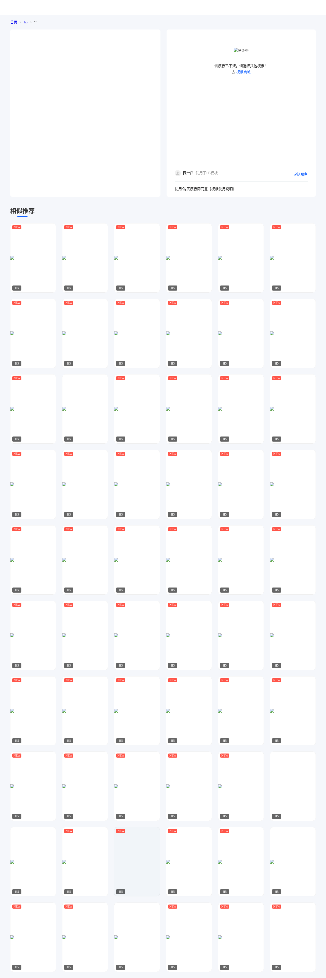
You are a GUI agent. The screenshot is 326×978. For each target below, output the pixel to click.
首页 (13, 22)
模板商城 (243, 72)
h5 (26, 22)
